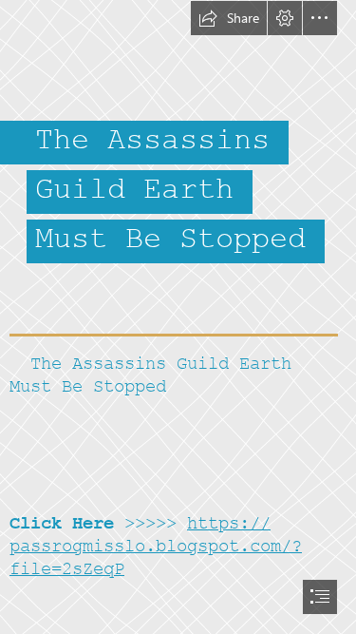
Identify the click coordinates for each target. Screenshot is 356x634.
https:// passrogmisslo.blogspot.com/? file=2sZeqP (155, 546)
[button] (229, 18)
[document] (178, 317)
